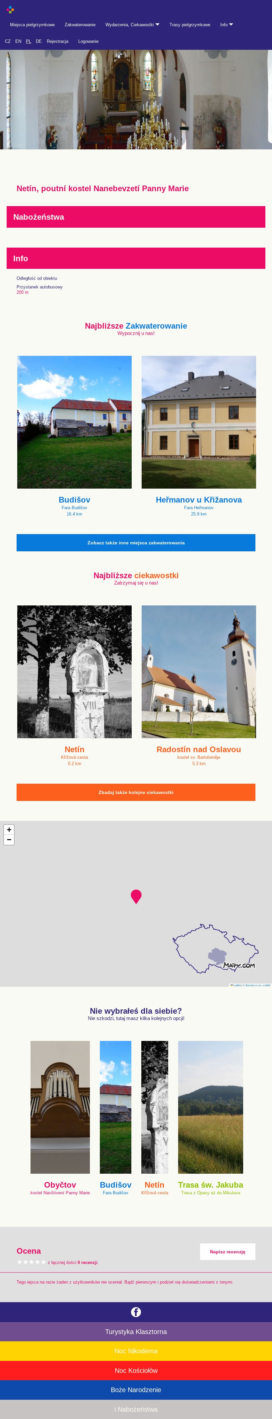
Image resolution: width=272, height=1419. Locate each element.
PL (28, 41)
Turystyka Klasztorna (136, 1331)
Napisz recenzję (227, 1251)
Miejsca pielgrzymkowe (32, 24)
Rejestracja (57, 41)
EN (18, 41)
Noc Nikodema (136, 1351)
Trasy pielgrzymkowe (190, 24)
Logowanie (88, 41)
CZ (8, 41)
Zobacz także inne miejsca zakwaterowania (136, 542)
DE (39, 41)
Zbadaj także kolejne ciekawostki (136, 792)
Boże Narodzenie (136, 1389)
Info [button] (224, 24)
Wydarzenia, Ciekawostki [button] (130, 24)
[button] (136, 897)
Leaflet (237, 985)
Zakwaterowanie (80, 24)
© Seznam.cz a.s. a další (256, 985)
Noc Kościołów (136, 1370)
